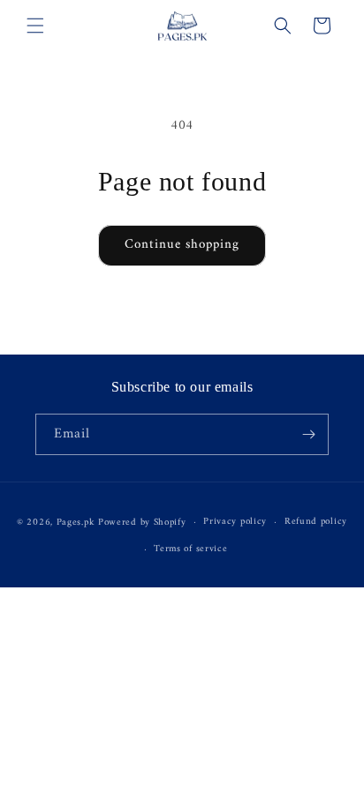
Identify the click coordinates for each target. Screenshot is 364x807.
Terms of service (190, 549)
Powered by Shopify (142, 522)
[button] (35, 25)
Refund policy (315, 521)
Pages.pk (76, 522)
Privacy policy (235, 521)
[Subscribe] (308, 434)
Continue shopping (182, 245)
